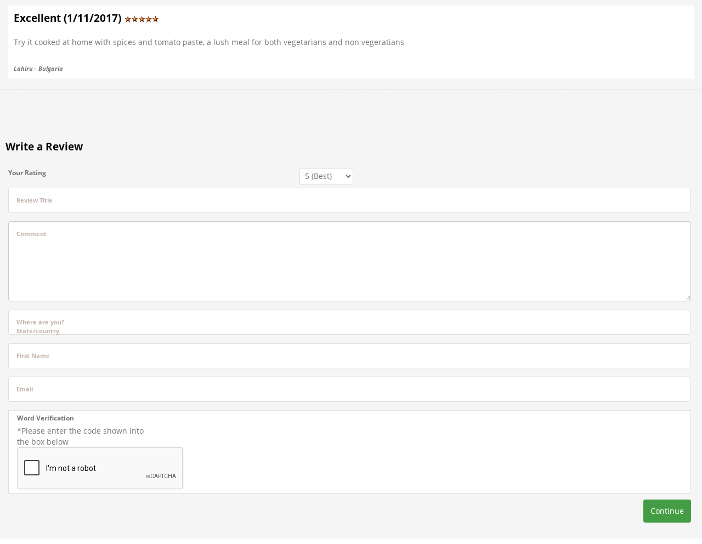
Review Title (34, 200)
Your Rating (27, 172)
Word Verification (45, 418)
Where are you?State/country (40, 326)
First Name (33, 355)
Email (24, 389)
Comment (31, 233)
